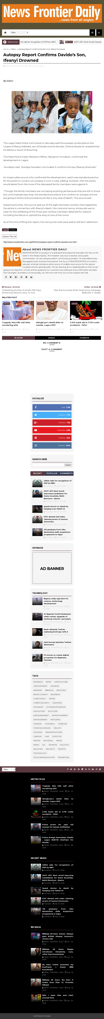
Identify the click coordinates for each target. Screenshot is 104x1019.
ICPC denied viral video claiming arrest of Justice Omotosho (56, 519)
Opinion (53, 745)
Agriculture (61, 682)
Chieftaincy (40, 699)
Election (52, 711)
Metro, (41, 66)
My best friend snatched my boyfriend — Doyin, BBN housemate (57, 967)
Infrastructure (54, 732)
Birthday (61, 690)
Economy (38, 707)
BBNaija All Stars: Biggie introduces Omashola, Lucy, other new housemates (57, 951)
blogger (18, 338)
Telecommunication (44, 757)
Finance (38, 724)
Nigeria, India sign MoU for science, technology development (56, 601)
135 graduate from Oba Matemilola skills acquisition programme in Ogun (57, 532)
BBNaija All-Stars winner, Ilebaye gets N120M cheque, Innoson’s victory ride (57, 936)
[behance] (92, 769)
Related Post (9, 297)
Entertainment (60, 715)
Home (5, 49)
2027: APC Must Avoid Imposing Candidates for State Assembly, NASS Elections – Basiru (57, 877)
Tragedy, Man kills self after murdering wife (16, 323)
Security (50, 749)
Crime (52, 699)
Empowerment (41, 715)
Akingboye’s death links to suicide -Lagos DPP (49, 323)
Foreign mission (42, 728)
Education (39, 711)
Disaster (57, 703)
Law (47, 736)
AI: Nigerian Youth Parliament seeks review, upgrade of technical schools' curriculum (57, 616)
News (56, 42)
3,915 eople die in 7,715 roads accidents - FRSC (84, 323)
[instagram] (96, 769)
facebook (84, 338)
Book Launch (41, 694)
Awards (55, 686)
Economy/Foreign (56, 707)
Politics (64, 745)
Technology (40, 753)
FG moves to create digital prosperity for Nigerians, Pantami (56, 657)
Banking (38, 690)
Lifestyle (57, 736)
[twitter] (71, 769)
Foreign (62, 724)
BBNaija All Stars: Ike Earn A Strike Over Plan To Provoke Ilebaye (57, 982)
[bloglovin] (82, 769)
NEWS (36, 745)
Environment (40, 720)
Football (50, 724)
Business (38, 682)
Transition (63, 757)
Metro (13, 49)
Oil (44, 745)
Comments (66, 473)
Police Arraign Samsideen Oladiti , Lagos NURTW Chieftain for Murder (57, 839)
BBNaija (49, 690)
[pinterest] (78, 769)
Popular (52, 473)
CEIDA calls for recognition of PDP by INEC (22, 42)
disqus (51, 338)
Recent (37, 473)
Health (57, 728)
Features (55, 720)
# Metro (12, 230)
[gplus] (75, 769)
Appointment (40, 686)
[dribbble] (85, 769)
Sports (62, 749)
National (48, 741)
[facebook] (68, 769)
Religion (38, 749)
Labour (38, 736)
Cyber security (41, 703)
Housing (38, 732)
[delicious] (100, 769)
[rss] (89, 769)
